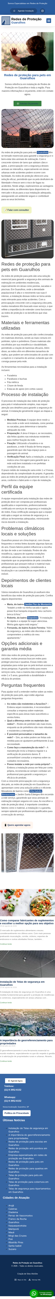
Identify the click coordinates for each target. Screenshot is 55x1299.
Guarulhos (42, 152)
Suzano (12, 1249)
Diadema (13, 1212)
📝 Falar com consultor (16, 210)
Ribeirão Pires (15, 1242)
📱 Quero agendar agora (17, 825)
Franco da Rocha (17, 1219)
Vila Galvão (36, 791)
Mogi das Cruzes (17, 1235)
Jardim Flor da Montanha (38, 604)
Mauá (11, 1232)
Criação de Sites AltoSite (27, 1274)
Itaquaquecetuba (17, 1225)
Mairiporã (13, 1229)
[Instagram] (42, 10)
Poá (10, 1239)
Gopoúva (33, 618)
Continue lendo (6, 944)
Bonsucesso (8, 794)
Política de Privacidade (17, 1113)
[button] (48, 20)
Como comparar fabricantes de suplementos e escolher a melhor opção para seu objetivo (27, 922)
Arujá (11, 1205)
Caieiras (12, 1208)
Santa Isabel (14, 1245)
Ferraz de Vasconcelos (20, 1215)
